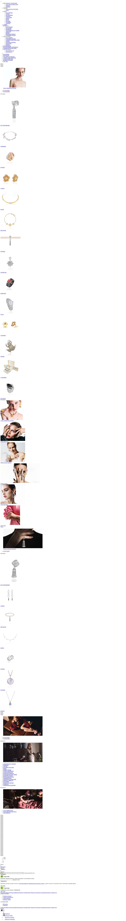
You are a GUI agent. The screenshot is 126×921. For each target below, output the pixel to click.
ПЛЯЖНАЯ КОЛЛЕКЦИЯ (9, 785)
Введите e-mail (16, 879)
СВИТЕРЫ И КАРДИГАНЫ (9, 779)
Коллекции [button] (3, 399)
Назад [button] (2, 63)
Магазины (5, 904)
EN (6, 61)
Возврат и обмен (7, 899)
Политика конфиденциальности (16, 892)
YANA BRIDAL (6, 812)
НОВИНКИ (6, 765)
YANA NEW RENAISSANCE (9, 811)
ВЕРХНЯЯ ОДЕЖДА (8, 775)
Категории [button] (3, 93)
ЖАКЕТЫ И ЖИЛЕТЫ (8, 773)
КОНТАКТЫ (6, 55)
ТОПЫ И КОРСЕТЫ (8, 772)
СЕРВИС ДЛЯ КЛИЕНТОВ (9, 57)
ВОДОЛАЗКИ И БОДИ (8, 777)
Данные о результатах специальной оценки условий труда (44, 892)
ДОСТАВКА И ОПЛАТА (9, 56)
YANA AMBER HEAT (8, 810)
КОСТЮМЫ (6, 781)
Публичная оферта (5, 892)
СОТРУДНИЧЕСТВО (8, 59)
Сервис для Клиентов (8, 897)
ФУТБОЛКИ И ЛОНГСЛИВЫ (10, 774)
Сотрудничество (6, 898)
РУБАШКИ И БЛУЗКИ (8, 767)
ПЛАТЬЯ (5, 766)
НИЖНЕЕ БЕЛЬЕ (7, 769)
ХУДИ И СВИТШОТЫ (8, 771)
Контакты (5, 905)
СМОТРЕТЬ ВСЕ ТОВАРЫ (9, 764)
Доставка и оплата (7, 896)
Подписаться (3, 881)
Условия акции (27, 892)
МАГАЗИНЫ (6, 54)
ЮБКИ (4, 768)
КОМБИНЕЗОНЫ (7, 778)
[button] (63, 864)
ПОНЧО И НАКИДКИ (8, 783)
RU (4, 61)
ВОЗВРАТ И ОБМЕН (8, 60)
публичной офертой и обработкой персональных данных (31, 883)
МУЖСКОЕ (6, 784)
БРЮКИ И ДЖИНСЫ (8, 780)
